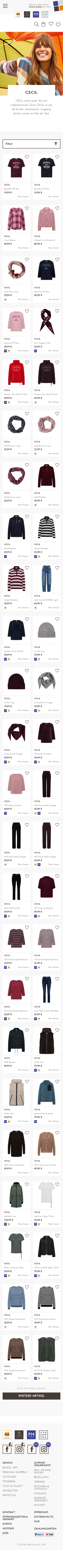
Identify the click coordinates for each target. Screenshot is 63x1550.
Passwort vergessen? (41, 1499)
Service (8, 1463)
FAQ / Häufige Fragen (42, 1471)
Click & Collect (13, 1486)
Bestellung (41, 1477)
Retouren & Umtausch (41, 1487)
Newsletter (10, 1490)
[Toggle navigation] (5, 5)
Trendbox (9, 1481)
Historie (8, 1528)
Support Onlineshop (42, 1464)
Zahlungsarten (45, 1529)
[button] (36, 24)
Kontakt (39, 1505)
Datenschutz (43, 1517)
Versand (39, 1481)
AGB (37, 1521)
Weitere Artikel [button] (31, 1396)
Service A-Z (9, 1495)
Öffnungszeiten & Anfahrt (15, 1518)
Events (7, 1524)
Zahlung (40, 1493)
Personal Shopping (15, 1472)
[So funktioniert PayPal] (39, 1534)
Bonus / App (10, 1467)
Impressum (41, 1512)
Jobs (5, 1533)
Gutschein (9, 1476)
